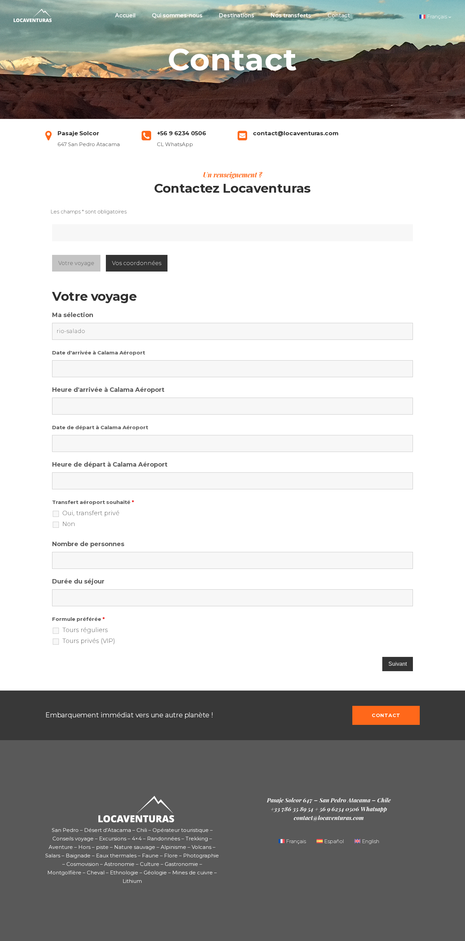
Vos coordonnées (136, 263)
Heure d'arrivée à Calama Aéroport (108, 390)
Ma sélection (72, 315)
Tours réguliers (85, 630)
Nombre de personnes (88, 544)
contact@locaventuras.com (329, 817)
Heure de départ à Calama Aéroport (109, 464)
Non (68, 524)
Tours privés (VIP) (88, 641)
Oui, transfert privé (90, 513)
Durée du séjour (78, 581)
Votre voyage (76, 263)
